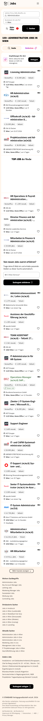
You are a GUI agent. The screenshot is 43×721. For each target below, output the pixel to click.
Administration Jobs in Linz (12, 640)
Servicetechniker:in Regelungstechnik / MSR (18, 674)
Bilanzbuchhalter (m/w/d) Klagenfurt (15, 672)
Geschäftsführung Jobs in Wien (13, 651)
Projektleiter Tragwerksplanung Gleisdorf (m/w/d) (19, 677)
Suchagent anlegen (20, 686)
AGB (35, 713)
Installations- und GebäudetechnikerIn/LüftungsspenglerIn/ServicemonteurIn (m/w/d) (21, 661)
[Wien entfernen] (6, 22)
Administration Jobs (9, 582)
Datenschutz (27, 713)
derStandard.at (19, 711)
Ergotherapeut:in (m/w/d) (11, 669)
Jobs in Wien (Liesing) (10, 622)
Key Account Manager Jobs (12, 585)
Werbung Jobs (7, 596)
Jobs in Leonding (8, 625)
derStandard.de (7, 711)
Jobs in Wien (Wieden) (10, 619)
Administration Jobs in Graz (12, 637)
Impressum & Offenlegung (11, 713)
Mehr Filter (14, 28)
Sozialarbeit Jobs (8, 593)
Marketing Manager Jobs (11, 590)
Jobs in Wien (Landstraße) (11, 611)
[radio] (12, 48)
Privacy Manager (7, 715)
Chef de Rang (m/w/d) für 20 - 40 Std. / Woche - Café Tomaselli (21, 663)
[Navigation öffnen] (38, 3)
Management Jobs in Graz (11, 645)
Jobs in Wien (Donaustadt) (11, 617)
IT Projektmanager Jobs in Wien (13, 648)
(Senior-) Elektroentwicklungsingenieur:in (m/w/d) (20, 666)
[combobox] (21, 14)
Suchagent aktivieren (21, 282)
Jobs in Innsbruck (8, 608)
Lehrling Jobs (7, 588)
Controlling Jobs (8, 599)
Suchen (32, 28)
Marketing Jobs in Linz (10, 643)
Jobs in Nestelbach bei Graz (12, 614)
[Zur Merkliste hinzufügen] (38, 86)
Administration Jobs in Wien (12, 634)
